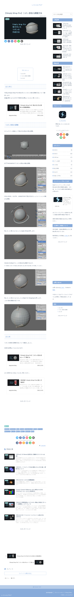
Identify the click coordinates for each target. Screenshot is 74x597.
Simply (22, 429)
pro (18, 429)
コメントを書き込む (25, 573)
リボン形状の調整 (25, 76)
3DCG (7, 426)
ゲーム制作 (63, 161)
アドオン (40, 429)
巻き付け (28, 431)
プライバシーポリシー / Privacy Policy (63, 592)
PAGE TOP (37, 587)
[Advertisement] (25, 55)
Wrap (36, 429)
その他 (63, 164)
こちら (66, 235)
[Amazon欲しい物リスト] (23, 443)
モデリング (8, 431)
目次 (23, 70)
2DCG (63, 150)
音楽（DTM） (63, 175)
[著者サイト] (17, 443)
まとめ (23, 78)
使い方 (23, 431)
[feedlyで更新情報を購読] (30, 443)
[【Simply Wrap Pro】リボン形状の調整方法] (12, 41)
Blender (7, 429)
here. (54, 289)
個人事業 (63, 168)
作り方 (18, 431)
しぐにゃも (62, 120)
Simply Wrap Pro (29, 429)
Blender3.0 (13, 429)
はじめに (23, 73)
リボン (13, 431)
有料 (33, 431)
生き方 (63, 172)
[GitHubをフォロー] (27, 443)
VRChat (63, 157)
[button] (71, 14)
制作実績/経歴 (49, 592)
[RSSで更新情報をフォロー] (33, 443)
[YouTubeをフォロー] (20, 443)
